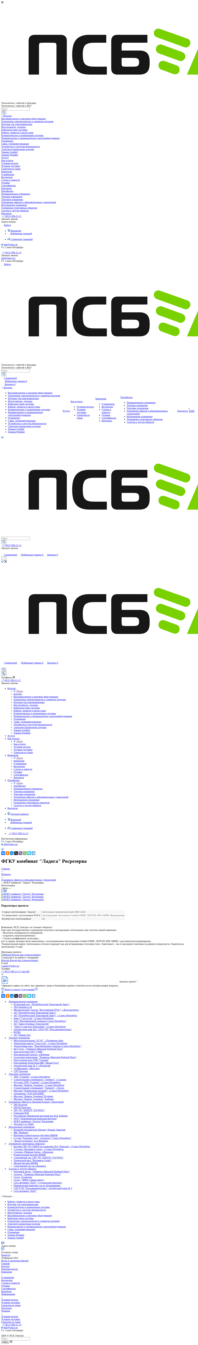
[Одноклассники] (7, 853)
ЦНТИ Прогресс (22, 1107)
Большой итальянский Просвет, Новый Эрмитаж (39, 1129)
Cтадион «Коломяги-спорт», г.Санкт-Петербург (39, 1149)
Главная (5, 1263)
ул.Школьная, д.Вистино (27, 1068)
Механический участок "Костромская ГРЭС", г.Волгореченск (46, 1010)
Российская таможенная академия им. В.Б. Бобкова (41, 1115)
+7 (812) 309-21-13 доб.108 (15, 971)
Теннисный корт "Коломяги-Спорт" (33, 1160)
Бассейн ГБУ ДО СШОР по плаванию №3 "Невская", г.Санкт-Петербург (52, 1146)
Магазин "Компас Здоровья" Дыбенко (34, 1099)
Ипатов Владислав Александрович (19, 960)
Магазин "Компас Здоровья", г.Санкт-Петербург (39, 1085)
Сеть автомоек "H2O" (25, 1191)
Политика (6, 1308)
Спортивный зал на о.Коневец (30, 1166)
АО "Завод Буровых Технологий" (31, 1024)
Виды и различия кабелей (14, 1260)
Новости (5, 1255)
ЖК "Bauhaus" (21, 1132)
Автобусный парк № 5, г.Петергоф (32, 1065)
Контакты (6, 1291)
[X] (16, 853)
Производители (9, 1269)
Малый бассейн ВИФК (26, 1163)
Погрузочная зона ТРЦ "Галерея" (31, 1060)
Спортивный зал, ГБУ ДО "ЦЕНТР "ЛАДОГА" (39, 1157)
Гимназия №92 (21, 1113)
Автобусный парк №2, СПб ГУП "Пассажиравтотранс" (43, 1029)
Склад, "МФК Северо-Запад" (29, 1180)
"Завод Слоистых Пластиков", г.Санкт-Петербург (40, 1026)
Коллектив (7, 1280)
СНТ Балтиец (21, 1071)
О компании (7, 1277)
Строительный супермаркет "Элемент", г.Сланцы (40, 1079)
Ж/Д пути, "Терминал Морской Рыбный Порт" (38, 1049)
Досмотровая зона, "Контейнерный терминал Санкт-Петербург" (48, 1046)
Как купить (20, 744)
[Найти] (3, 113)
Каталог (18, 694)
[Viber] (20, 853)
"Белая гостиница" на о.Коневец (31, 1141)
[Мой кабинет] (2, 551)
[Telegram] (33, 853)
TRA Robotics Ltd (23, 1007)
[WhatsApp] (25, 853)
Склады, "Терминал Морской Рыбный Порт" (37, 1174)
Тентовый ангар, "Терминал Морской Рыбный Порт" (42, 1171)
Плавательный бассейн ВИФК (30, 1154)
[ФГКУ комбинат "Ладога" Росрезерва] (22, 894)
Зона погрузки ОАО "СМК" (28, 1051)
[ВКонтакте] (3, 853)
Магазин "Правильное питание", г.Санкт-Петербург (41, 1090)
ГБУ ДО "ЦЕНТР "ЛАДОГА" (29, 1110)
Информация (8, 1294)
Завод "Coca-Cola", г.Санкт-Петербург (34, 1018)
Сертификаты (8, 1288)
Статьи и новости (10, 1283)
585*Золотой (20, 1104)
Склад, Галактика (23, 1177)
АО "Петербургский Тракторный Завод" (35, 1012)
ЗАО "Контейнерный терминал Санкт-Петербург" (40, 1021)
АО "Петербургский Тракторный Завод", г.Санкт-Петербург (45, 1015)
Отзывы (5, 1285)
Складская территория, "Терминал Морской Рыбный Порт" (45, 1057)
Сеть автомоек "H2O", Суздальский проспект (38, 1182)
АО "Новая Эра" (22, 1035)
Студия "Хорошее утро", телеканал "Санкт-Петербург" (43, 1138)
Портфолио (20, 786)
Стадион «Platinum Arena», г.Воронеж (33, 1152)
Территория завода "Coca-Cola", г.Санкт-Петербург (41, 1043)
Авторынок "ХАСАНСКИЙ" (29, 1093)
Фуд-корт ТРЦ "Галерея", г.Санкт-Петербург (37, 1082)
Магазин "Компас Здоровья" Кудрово (33, 1096)
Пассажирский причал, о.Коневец (32, 1054)
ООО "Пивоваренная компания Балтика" (35, 1118)
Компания (19, 761)
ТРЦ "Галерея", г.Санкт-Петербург (32, 1076)
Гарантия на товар (11, 1305)
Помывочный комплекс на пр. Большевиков (37, 1185)
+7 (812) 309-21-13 (11, 216)
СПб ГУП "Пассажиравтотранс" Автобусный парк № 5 (43, 1188)
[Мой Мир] (12, 853)
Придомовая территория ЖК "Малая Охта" (36, 1063)
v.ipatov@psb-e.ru (10, 966)
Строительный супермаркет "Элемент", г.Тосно (39, 1088)
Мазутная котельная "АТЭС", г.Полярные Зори (38, 1040)
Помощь (5, 1311)
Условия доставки (10, 1302)
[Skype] (29, 853)
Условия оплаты (9, 1299)
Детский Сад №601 (24, 1124)
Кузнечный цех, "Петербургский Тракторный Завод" (42, 1004)
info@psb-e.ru (11, 244)
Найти (5, 1342)
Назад (20, 691)
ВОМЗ (17, 1032)
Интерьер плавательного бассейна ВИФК (36, 1135)
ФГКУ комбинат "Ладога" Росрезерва (34, 1121)
